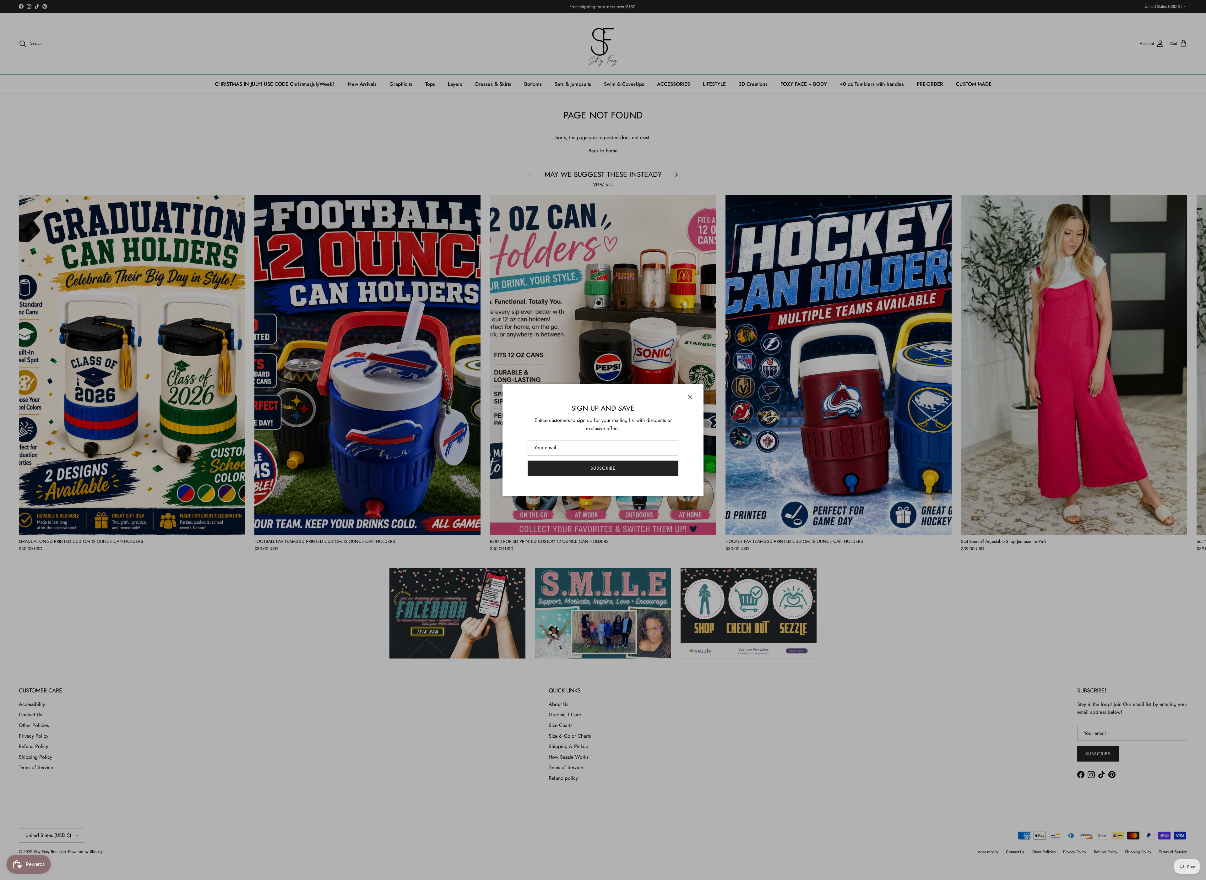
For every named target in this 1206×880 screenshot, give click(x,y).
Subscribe (603, 468)
